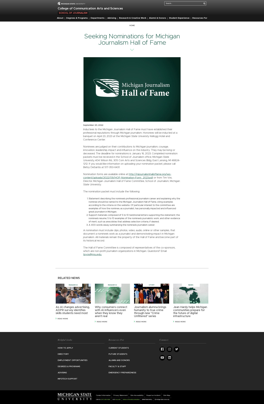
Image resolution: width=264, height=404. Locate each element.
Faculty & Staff (117, 367)
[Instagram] (169, 349)
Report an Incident (153, 395)
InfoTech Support (67, 379)
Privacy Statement (120, 395)
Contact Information (103, 395)
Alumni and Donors (119, 360)
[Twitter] (176, 349)
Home (132, 25)
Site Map (166, 395)
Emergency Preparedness (122, 373)
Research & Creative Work (132, 18)
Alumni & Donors (157, 18)
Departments (98, 18)
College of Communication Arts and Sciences (90, 8)
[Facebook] (162, 349)
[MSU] (71, 3)
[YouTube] (162, 358)
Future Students (118, 354)
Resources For (199, 18)
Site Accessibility (137, 395)
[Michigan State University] (75, 396)
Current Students (119, 348)
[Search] (204, 3)
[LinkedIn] (169, 358)
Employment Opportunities (72, 360)
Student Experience (179, 18)
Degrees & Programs (77, 18)
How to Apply (65, 348)
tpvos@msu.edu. (92, 254)
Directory (63, 354)
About (60, 18)
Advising (111, 18)
